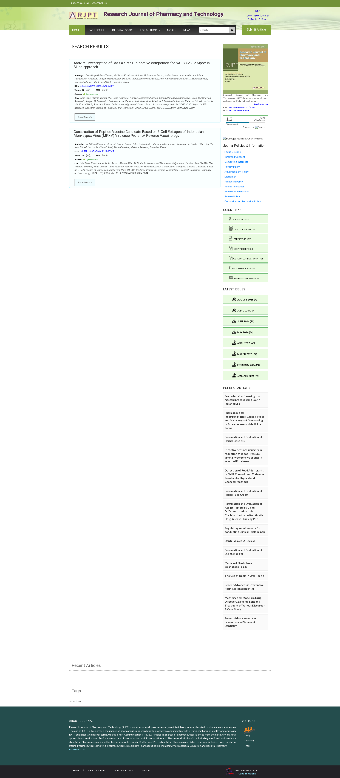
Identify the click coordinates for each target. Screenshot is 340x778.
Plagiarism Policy (234, 181)
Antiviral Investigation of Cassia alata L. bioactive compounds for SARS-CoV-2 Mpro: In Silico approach (142, 65)
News (187, 30)
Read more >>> (261, 104)
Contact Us (99, 3)
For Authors (149, 30)
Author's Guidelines (245, 229)
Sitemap (145, 770)
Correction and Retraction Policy (243, 201)
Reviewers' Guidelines (237, 191)
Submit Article (256, 29)
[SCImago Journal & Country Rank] (243, 138)
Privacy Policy (232, 166)
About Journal (80, 3)
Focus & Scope (233, 151)
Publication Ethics (234, 186)
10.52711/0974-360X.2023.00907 (97, 86)
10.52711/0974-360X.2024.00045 (97, 151)
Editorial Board (122, 30)
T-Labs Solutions (246, 773)
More (171, 30)
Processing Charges (243, 268)
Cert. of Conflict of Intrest (249, 258)
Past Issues (96, 30)
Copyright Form (243, 249)
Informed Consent (235, 156)
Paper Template (241, 239)
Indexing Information (246, 278)
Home (76, 30)
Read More (84, 117)
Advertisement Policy (236, 171)
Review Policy (232, 196)
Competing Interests (236, 161)
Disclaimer (230, 176)
